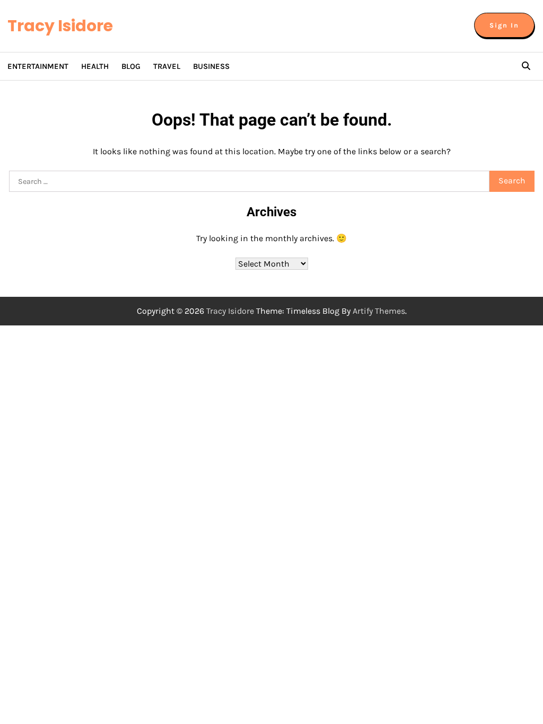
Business (211, 66)
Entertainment (37, 66)
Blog (131, 66)
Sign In (504, 25)
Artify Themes (379, 311)
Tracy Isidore (60, 26)
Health (95, 66)
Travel (166, 66)
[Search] (526, 66)
